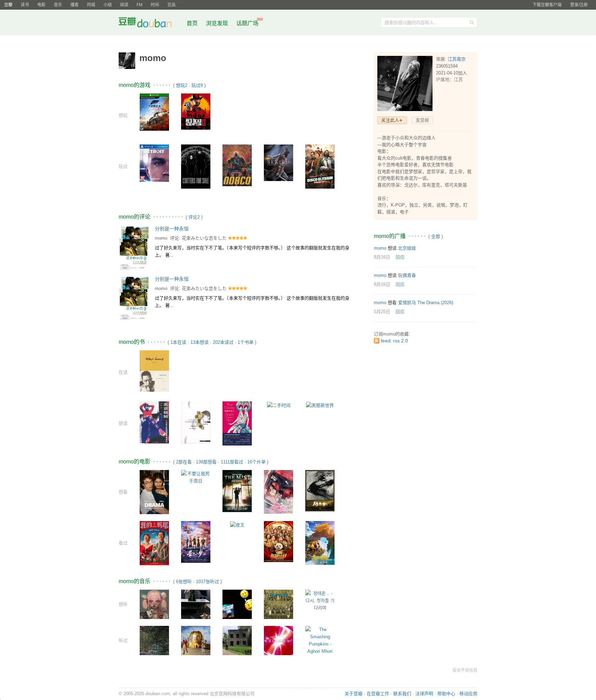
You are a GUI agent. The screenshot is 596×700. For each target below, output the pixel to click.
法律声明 (424, 693)
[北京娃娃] (154, 422)
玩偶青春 (407, 275)
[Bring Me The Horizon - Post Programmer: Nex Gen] (154, 604)
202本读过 (223, 342)
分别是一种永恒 (172, 228)
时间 (155, 4)
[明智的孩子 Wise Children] (237, 423)
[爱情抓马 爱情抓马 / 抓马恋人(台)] (154, 491)
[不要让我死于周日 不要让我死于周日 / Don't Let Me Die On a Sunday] (195, 476)
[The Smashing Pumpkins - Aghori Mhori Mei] (320, 643)
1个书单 (246, 342)
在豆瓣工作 (378, 693)
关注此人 (390, 120)
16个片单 (256, 461)
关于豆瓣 (353, 693)
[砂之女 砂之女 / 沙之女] (320, 490)
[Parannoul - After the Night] (154, 640)
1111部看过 (232, 461)
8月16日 (382, 257)
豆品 (171, 4)
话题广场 (247, 23)
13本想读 (199, 342)
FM (139, 4)
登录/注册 (579, 4)
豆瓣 (8, 4)
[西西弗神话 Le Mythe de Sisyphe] (154, 370)
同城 (91, 4)
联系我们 (402, 693)
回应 (400, 257)
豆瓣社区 (150, 23)
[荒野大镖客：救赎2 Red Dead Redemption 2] (195, 111)
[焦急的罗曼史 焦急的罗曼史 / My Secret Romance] (278, 491)
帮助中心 (446, 693)
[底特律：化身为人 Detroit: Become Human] (154, 162)
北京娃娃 (407, 248)
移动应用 (468, 693)
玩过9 (197, 85)
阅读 (124, 4)
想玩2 (181, 85)
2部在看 (184, 461)
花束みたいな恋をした (204, 238)
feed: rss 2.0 (394, 340)
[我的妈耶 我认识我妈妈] (154, 542)
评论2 (194, 217)
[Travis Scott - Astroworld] (195, 640)
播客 (74, 4)
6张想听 (184, 581)
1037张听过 (207, 581)
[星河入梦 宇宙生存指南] (195, 541)
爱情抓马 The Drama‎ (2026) (425, 302)
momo (161, 238)
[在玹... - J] (195, 604)
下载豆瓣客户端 (547, 4)
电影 (41, 4)
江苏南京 (457, 59)
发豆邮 (422, 120)
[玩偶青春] (195, 422)
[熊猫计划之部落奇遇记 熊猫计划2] (278, 541)
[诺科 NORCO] (237, 165)
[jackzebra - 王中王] (237, 640)
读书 (25, 4)
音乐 (58, 4)
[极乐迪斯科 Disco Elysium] (320, 166)
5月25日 (382, 311)
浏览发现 (217, 23)
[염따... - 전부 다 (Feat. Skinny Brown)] (237, 604)
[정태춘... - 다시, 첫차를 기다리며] (320, 600)
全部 (435, 236)
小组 (107, 4)
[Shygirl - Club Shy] (278, 640)
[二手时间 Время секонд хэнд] (278, 405)
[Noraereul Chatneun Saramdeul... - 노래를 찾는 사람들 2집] (278, 604)
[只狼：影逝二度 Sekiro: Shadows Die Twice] (278, 162)
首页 (192, 23)
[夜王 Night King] (237, 524)
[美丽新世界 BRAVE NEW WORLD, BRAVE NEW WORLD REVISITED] (320, 405)
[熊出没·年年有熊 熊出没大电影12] (320, 542)
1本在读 (178, 342)
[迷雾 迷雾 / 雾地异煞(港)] (237, 490)
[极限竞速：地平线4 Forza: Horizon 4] (154, 111)
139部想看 (206, 461)
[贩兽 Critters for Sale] (195, 166)
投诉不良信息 (465, 670)
